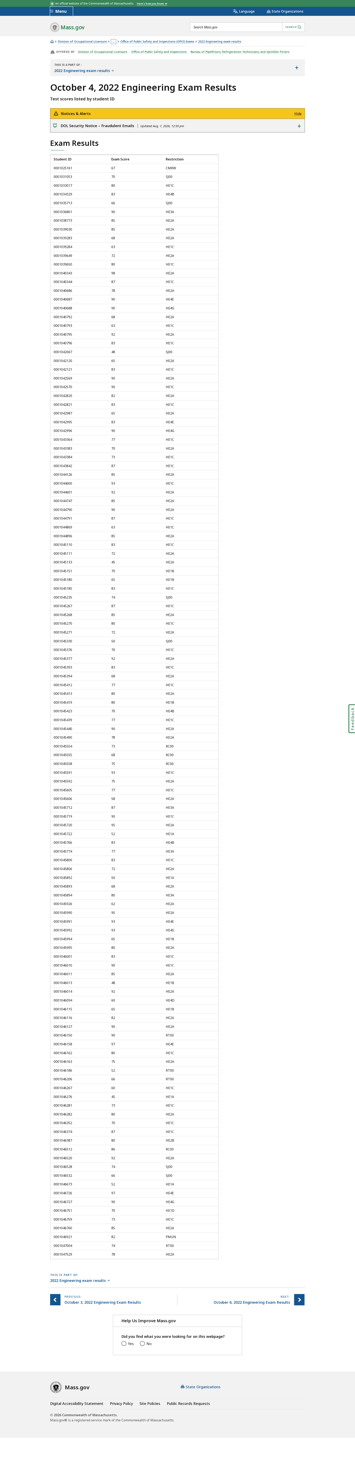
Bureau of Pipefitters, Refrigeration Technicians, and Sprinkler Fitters (240, 52)
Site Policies (149, 1403)
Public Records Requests (188, 1403)
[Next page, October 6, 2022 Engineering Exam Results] (299, 1299)
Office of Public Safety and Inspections (159, 52)
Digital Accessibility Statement (76, 1403)
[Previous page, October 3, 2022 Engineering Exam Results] (55, 1299)
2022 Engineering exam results (219, 41)
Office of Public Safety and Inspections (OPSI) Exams (157, 41)
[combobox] (247, 27)
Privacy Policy (121, 1403)
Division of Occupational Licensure (82, 41)
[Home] (52, 41)
